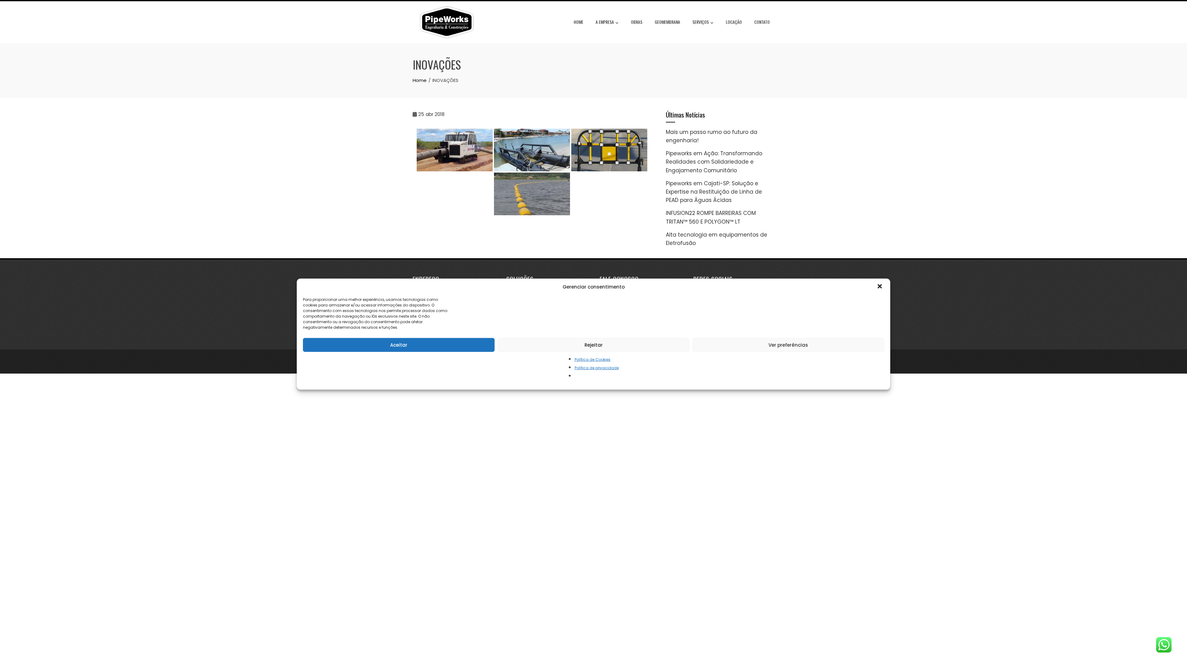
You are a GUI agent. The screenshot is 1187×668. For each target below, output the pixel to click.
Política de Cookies (593, 359)
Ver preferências (788, 344)
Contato (762, 22)
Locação (734, 22)
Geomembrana (667, 22)
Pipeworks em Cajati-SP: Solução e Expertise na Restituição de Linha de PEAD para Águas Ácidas (714, 192)
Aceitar (398, 344)
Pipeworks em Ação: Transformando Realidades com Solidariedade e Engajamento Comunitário (714, 162)
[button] (880, 287)
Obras (636, 22)
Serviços (700, 22)
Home (578, 22)
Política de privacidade (597, 367)
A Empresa (605, 22)
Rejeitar (594, 344)
